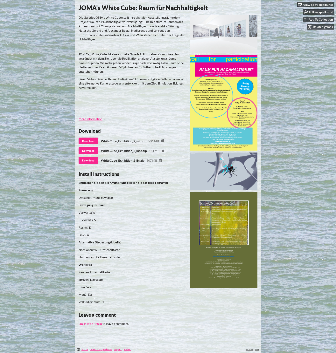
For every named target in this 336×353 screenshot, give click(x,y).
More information (90, 119)
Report (118, 349)
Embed (127, 349)
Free (257, 349)
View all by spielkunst (101, 349)
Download (88, 141)
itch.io (84, 349)
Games (249, 349)
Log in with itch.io (90, 323)
